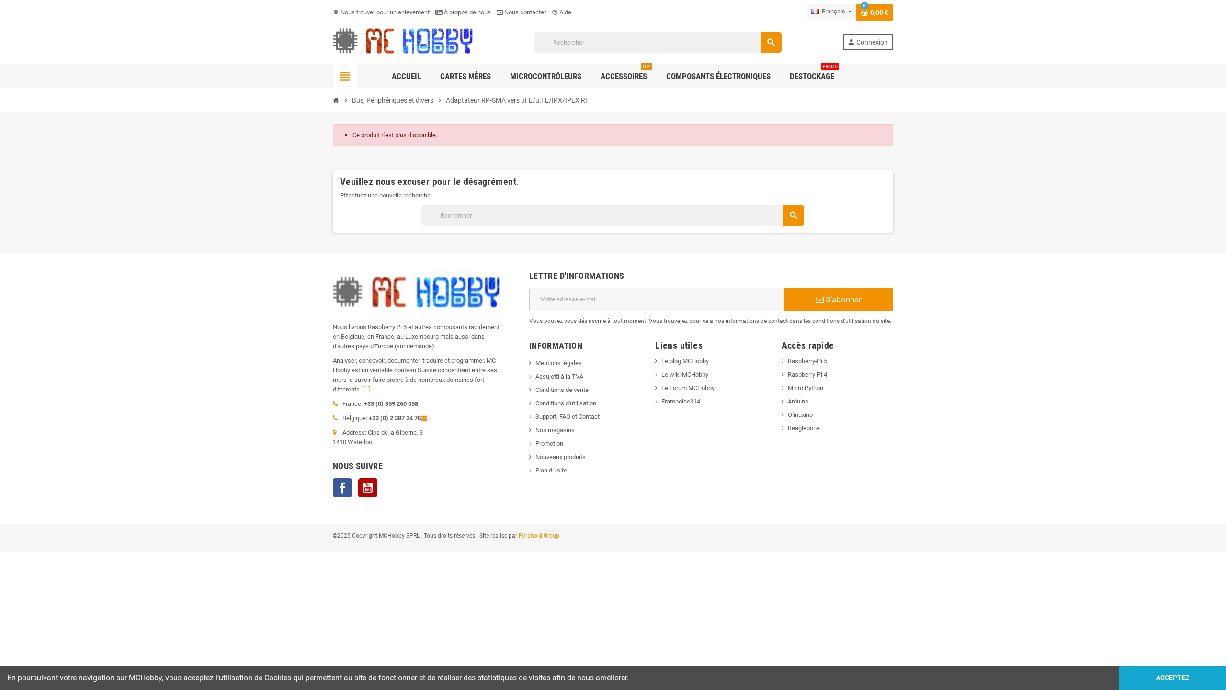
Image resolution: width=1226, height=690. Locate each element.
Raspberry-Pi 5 (807, 361)
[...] (366, 389)
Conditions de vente (562, 389)
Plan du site (551, 470)
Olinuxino (800, 414)
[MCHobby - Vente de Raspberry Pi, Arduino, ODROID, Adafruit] (403, 42)
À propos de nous (467, 12)
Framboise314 (680, 401)
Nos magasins (555, 430)
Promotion (549, 443)
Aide (561, 12)
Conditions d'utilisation (565, 403)
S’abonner (843, 299)
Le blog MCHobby (685, 361)
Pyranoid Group (539, 535)
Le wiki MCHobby (684, 374)
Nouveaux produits (560, 456)
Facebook (342, 487)
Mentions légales (558, 363)
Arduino (798, 401)
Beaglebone (804, 428)
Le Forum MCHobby (688, 387)
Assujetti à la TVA (559, 376)
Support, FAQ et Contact (567, 416)
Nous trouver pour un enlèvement (381, 12)
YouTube (367, 487)
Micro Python (805, 387)
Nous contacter (524, 12)
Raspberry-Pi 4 (807, 374)
